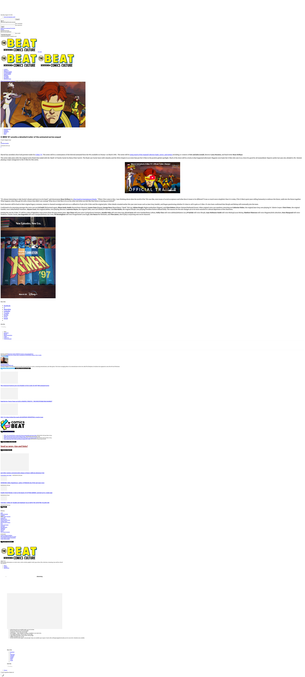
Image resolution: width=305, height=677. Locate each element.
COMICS (6, 69)
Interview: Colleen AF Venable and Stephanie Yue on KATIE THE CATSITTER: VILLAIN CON (25, 502)
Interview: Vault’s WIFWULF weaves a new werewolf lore (20, 353)
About (5, 565)
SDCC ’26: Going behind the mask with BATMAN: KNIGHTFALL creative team (22, 417)
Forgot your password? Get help (8, 28)
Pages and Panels (4, 524)
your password (18, 25)
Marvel (5, 132)
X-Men (5, 336)
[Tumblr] (37, 149)
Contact (5, 566)
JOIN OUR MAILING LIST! (9, 17)
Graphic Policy (4, 521)
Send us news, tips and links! (14, 446)
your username (18, 23)
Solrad (2, 530)
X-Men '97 (6, 337)
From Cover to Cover (5, 520)
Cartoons (13, 81)
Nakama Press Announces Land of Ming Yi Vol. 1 (15, 436)
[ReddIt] (26, 149)
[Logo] (19, 67)
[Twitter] (9, 149)
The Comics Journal (5, 532)
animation (6, 332)
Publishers (6, 131)
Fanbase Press (4, 519)
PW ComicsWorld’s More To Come (8, 536)
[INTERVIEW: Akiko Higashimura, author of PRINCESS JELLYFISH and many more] (4, 480)
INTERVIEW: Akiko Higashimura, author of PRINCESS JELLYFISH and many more (22, 483)
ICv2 (2, 523)
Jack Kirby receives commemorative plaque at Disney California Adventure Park (22, 473)
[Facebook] (3, 149)
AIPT (2, 513)
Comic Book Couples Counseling (8, 537)
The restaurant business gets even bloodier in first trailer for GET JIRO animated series (25, 385)
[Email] (31, 149)
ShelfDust (3, 528)
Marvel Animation (8, 335)
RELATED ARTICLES (8, 368)
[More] (43, 149)
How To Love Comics (5, 522)
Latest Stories (10, 431)
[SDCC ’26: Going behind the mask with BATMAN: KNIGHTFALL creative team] (9, 414)
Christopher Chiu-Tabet (6, 475)
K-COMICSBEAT (7, 73)
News (5, 134)
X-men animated (7, 338)
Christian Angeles (5, 143)
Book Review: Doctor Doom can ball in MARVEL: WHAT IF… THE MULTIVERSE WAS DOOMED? (26, 401)
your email (17, 33)
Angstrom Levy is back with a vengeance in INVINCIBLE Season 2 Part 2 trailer (23, 355)
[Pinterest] (14, 149)
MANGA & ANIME (8, 71)
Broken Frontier (4, 514)
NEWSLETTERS (7, 79)
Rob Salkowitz (4, 527)
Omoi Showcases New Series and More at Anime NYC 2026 (17, 439)
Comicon (3, 515)
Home (2, 81)
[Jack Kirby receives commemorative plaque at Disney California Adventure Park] (15, 470)
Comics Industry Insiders (6, 535)
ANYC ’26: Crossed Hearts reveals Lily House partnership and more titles (20, 435)
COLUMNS (6, 76)
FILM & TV (6, 70)
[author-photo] (4, 363)
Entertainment (7, 81)
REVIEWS (6, 75)
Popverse (3, 526)
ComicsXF (3, 517)
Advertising (6, 568)
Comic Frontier (6, 516)
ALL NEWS (6, 77)
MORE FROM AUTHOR (23, 368)
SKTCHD (3, 529)
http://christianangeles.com (7, 365)
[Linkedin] (20, 149)
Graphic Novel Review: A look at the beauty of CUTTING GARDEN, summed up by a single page (26, 492)
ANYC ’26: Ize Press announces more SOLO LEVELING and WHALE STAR (20, 437)
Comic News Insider (5, 539)
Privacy (2, 29)
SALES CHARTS (7, 74)
